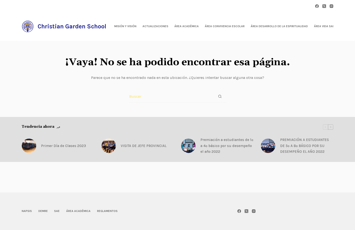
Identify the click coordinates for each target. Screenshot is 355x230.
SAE (57, 211)
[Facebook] (317, 6)
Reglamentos (107, 211)
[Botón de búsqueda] (220, 96)
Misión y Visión (125, 26)
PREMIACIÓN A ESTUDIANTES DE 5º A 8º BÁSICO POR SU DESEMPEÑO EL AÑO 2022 (304, 146)
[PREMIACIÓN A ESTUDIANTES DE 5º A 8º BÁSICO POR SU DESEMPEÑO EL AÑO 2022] (268, 146)
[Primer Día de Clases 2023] (29, 146)
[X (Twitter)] (324, 6)
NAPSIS (27, 211)
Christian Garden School (72, 26)
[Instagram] (331, 6)
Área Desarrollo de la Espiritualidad (279, 26)
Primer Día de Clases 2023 (63, 146)
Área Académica (186, 26)
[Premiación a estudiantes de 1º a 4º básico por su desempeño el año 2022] (188, 146)
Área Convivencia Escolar (225, 26)
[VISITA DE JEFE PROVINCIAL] (108, 146)
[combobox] (171, 96)
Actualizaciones (155, 26)
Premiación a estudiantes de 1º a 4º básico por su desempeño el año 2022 (226, 146)
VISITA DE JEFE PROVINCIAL (143, 146)
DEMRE (43, 211)
